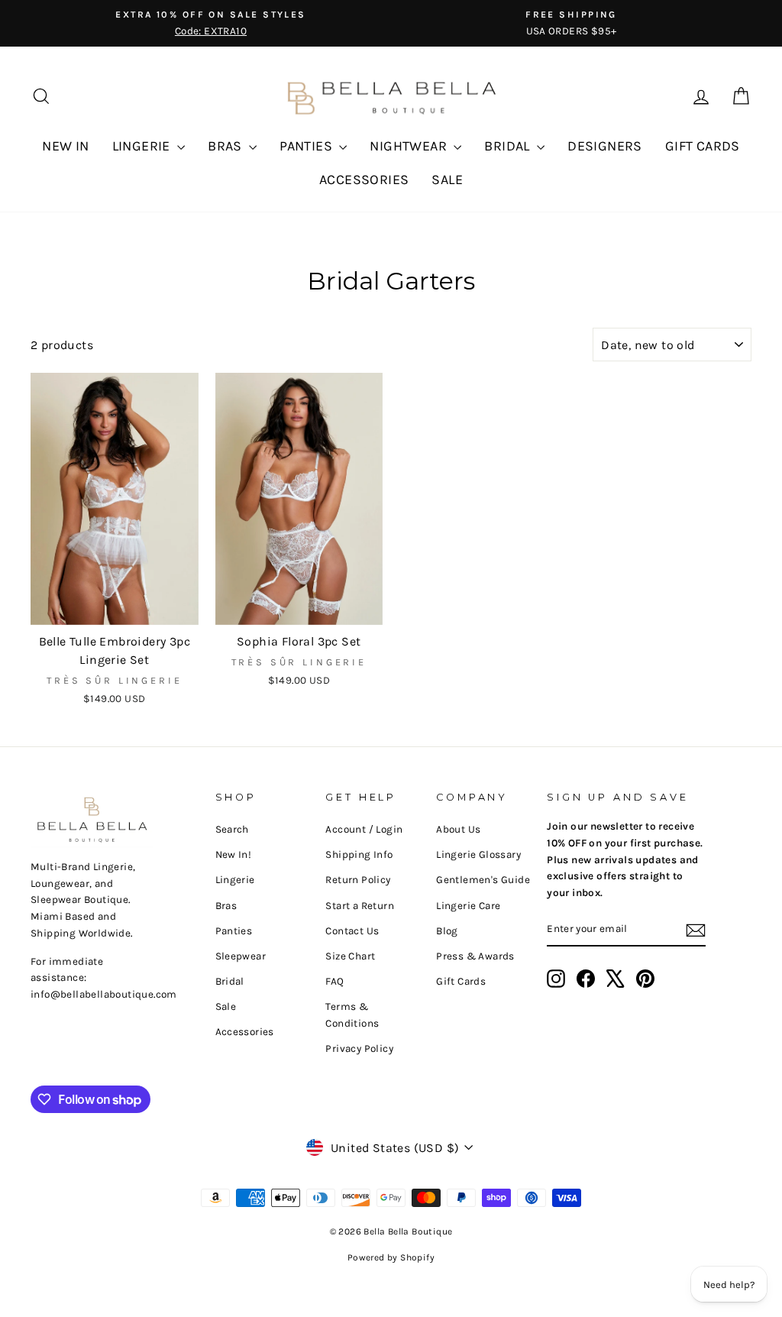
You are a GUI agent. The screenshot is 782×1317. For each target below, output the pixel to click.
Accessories (244, 1031)
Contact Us (352, 931)
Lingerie (235, 879)
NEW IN (65, 146)
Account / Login (363, 829)
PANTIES (307, 146)
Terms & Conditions (352, 1015)
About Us (458, 829)
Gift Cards (461, 981)
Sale (226, 1006)
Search (232, 829)
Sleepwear (241, 956)
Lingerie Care (468, 905)
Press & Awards (475, 956)
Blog (447, 931)
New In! (233, 854)
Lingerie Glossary (478, 854)
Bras (226, 905)
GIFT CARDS (702, 146)
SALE (447, 179)
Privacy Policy (359, 1048)
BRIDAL (508, 146)
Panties (234, 931)
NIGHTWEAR (410, 146)
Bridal (229, 981)
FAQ (334, 981)
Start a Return (359, 905)
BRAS (226, 146)
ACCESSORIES (364, 179)
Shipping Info (359, 854)
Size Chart (350, 956)
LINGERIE (143, 146)
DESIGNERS (604, 146)
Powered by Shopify (391, 1257)
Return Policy (357, 879)
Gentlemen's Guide (483, 879)
